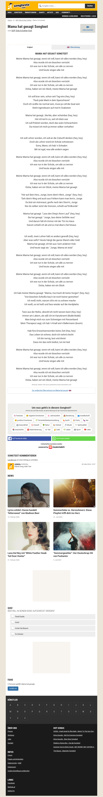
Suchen (90, 6)
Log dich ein (12, 460)
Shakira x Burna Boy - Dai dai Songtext (66, 743)
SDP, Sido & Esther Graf (21, 30)
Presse (10, 731)
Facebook (11, 783)
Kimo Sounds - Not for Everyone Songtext (67, 735)
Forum (10, 755)
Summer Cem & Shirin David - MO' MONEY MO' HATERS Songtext (76, 747)
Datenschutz (12, 763)
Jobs (9, 739)
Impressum (12, 767)
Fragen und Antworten (15, 759)
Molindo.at (11, 787)
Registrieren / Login (88, 16)
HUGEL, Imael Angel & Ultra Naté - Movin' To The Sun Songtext (75, 731)
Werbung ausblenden (70, 16)
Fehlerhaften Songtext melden (51, 444)
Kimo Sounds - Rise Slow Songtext (65, 739)
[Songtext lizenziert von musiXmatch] (51, 447)
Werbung (11, 735)
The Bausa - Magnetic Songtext (64, 751)
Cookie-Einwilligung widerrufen (19, 771)
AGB (19, 763)
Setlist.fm (11, 791)
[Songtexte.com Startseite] (20, 6)
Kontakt (10, 743)
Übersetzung (75, 47)
